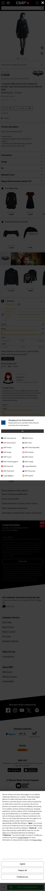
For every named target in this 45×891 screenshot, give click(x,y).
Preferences (22, 876)
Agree (22, 864)
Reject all (22, 870)
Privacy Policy (37, 840)
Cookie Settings (23, 837)
